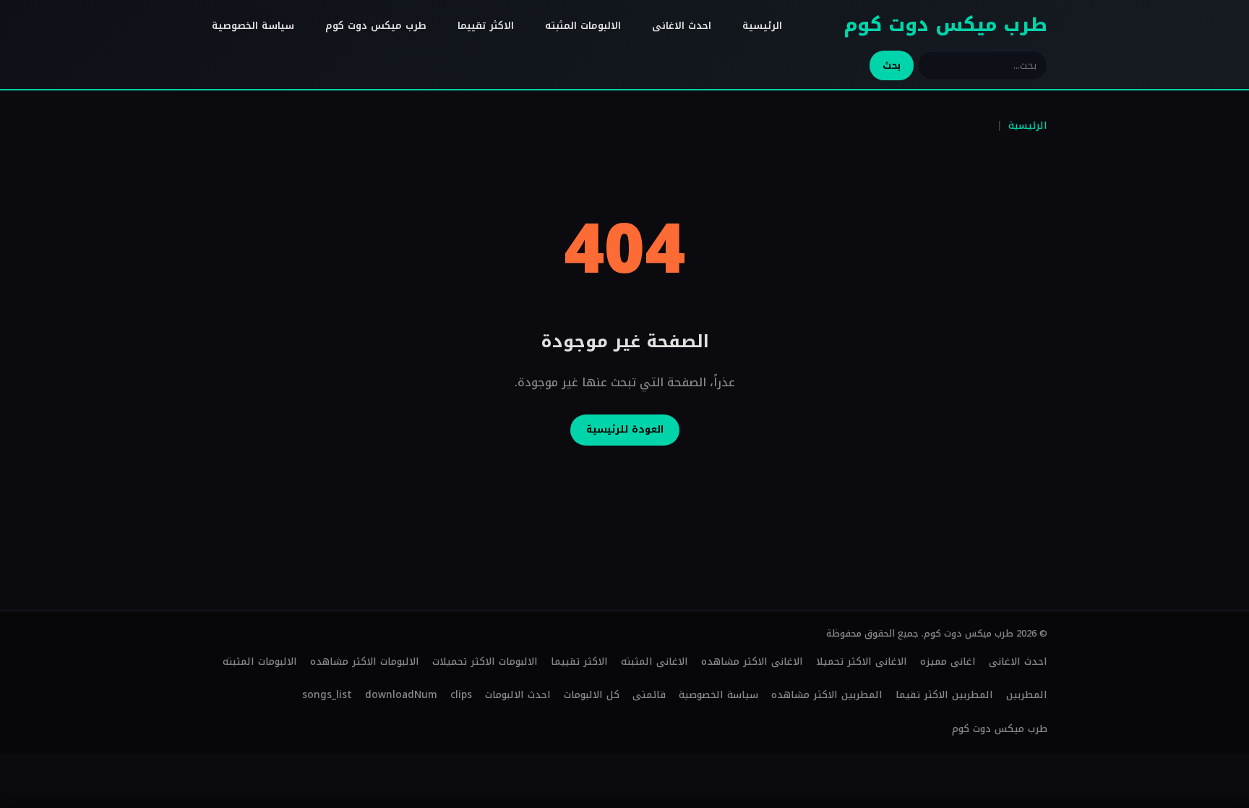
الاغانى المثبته (654, 661)
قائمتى (649, 695)
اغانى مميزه (948, 661)
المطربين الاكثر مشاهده (827, 695)
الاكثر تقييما (486, 26)
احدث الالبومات (518, 695)
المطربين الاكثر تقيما (944, 695)
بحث (892, 65)
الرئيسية (762, 26)
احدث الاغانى (681, 26)
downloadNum (401, 695)
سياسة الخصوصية (253, 26)
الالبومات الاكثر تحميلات (485, 661)
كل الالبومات (591, 695)
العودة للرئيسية (625, 429)
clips (461, 695)
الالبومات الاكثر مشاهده (364, 661)
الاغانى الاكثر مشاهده (752, 661)
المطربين (1026, 695)
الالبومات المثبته (583, 26)
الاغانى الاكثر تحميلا (861, 661)
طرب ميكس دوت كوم (945, 25)
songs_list (327, 695)
